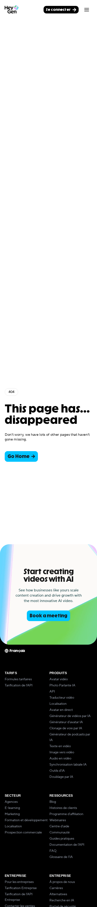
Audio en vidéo (60, 758)
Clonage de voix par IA (65, 728)
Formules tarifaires (18, 679)
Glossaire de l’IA (61, 857)
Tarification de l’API (18, 685)
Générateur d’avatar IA (66, 722)
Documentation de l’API (66, 845)
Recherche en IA (61, 900)
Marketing (12, 814)
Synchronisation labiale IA (68, 765)
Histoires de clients (63, 808)
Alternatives (58, 894)
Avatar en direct (61, 710)
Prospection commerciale (23, 832)
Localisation (58, 704)
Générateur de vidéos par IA (70, 716)
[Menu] (86, 9)
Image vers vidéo (61, 752)
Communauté (59, 832)
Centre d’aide (59, 826)
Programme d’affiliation (66, 814)
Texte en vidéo (60, 746)
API (52, 691)
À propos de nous (62, 882)
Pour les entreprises (19, 882)
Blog (52, 802)
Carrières (56, 888)
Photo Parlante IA (62, 685)
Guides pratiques (61, 839)
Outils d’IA (57, 771)
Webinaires (57, 820)
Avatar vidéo (58, 679)
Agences (11, 802)
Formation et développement (26, 820)
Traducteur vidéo (61, 698)
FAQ (53, 851)
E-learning (12, 808)
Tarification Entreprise (21, 888)
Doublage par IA (61, 777)
